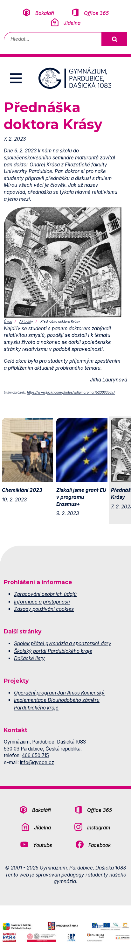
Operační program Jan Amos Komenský (59, 693)
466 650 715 (35, 755)
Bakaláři (44, 13)
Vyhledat (114, 39)
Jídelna (72, 23)
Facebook (99, 845)
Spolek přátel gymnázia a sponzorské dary (62, 643)
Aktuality (26, 321)
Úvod (8, 321)
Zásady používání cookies (44, 609)
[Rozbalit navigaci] (16, 78)
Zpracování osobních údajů (45, 594)
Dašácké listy (29, 658)
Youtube (42, 845)
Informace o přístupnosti (42, 602)
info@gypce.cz (37, 762)
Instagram (98, 828)
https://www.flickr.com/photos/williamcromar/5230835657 (71, 392)
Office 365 (96, 13)
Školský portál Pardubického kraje (53, 651)
